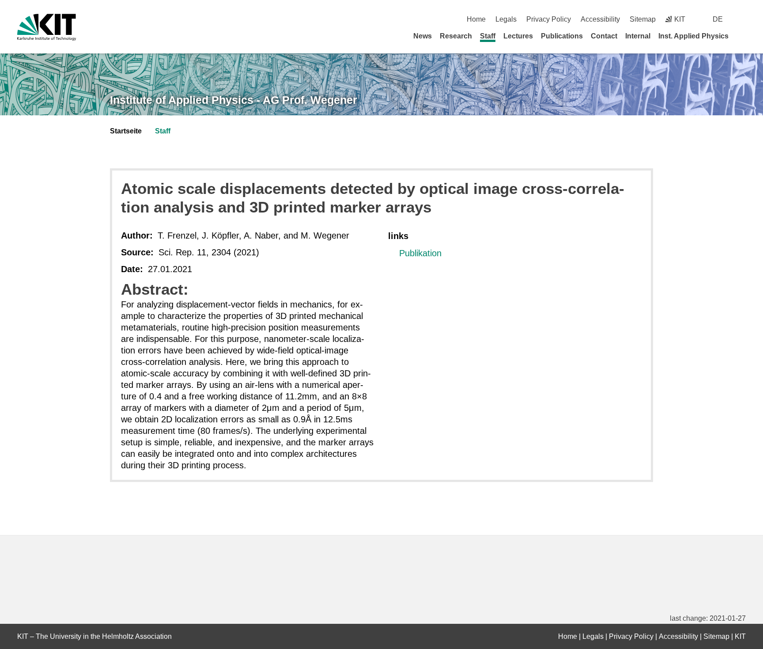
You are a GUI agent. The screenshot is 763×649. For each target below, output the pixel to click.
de (718, 19)
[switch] (742, 19)
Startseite (126, 131)
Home (476, 19)
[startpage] (743, 35)
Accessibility (600, 19)
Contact (604, 36)
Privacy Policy (548, 19)
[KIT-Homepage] (46, 27)
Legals (506, 19)
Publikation (420, 253)
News (422, 36)
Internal (637, 36)
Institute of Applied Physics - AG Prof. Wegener (233, 100)
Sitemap (643, 19)
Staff (487, 36)
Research (456, 36)
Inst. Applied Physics (693, 36)
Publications (562, 36)
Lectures (518, 36)
